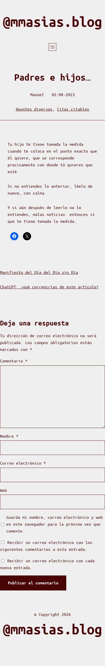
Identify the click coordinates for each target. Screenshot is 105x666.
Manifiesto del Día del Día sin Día (39, 272)
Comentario (14, 360)
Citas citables (73, 109)
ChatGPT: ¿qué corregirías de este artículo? (49, 286)
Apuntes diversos (34, 109)
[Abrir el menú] (52, 47)
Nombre (9, 436)
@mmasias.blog (52, 21)
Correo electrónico (23, 463)
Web (3, 490)
